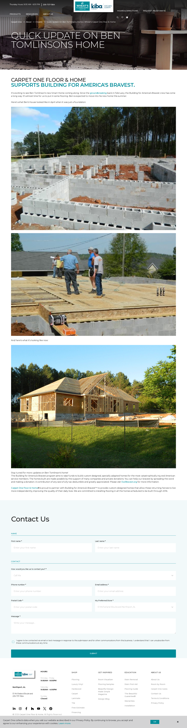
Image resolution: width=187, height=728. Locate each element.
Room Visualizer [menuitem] (105, 679)
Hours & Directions (127, 11)
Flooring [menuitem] (75, 679)
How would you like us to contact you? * (28, 569)
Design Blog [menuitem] (103, 699)
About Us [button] (48, 14)
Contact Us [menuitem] (156, 693)
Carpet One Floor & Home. (31, 714)
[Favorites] (122, 17)
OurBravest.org (129, 482)
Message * (15, 616)
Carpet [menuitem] (75, 693)
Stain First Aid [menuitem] (131, 684)
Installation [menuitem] (130, 706)
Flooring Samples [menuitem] (106, 684)
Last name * (100, 541)
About (28, 22)
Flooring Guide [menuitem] (131, 689)
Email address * (102, 585)
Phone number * (18, 585)
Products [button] (15, 14)
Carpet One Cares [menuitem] (159, 689)
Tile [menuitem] (73, 703)
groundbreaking (98, 93)
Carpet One (16, 22)
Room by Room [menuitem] (158, 684)
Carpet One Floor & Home (24, 488)
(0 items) (127, 17)
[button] (117, 17)
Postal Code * (17, 600)
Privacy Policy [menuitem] (157, 703)
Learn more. (65, 723)
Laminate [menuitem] (76, 698)
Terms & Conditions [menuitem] (160, 698)
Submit (93, 653)
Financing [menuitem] (76, 712)
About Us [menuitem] (155, 679)
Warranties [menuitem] (130, 701)
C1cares (38, 22)
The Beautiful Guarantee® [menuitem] (131, 694)
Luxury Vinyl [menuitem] (77, 684)
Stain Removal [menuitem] (131, 679)
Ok (154, 722)
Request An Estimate (154, 11)
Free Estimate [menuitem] (78, 708)
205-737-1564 (49, 4)
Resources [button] (32, 14)
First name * (16, 541)
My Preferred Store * (104, 600)
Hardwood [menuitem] (76, 689)
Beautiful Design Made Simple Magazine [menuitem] (105, 691)
